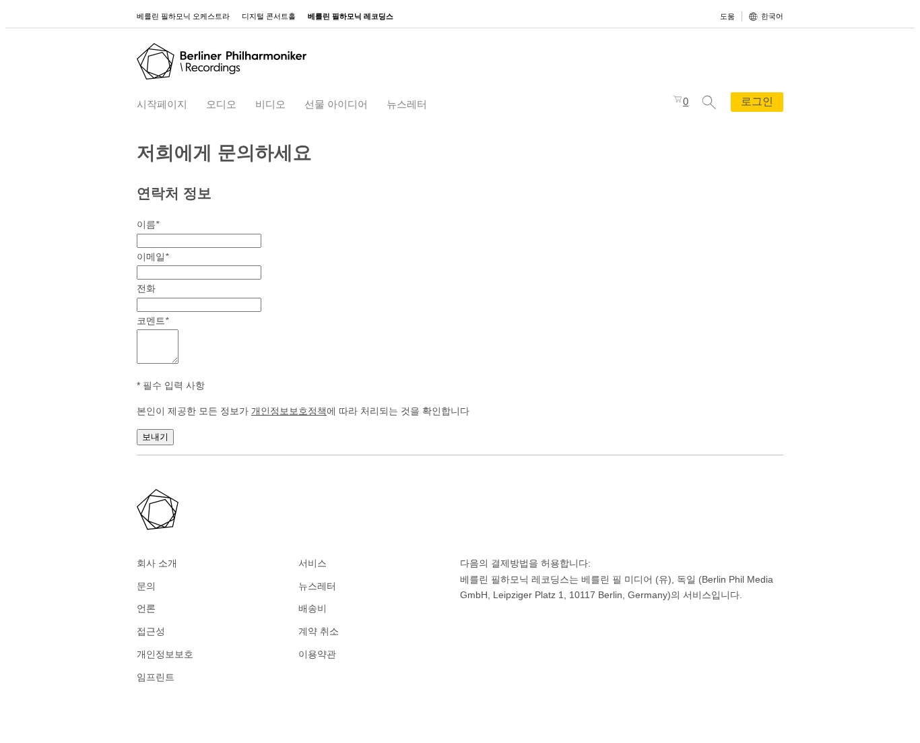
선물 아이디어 (336, 104)
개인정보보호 (165, 654)
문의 (146, 586)
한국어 (772, 16)
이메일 (152, 256)
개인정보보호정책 (289, 411)
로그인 (757, 101)
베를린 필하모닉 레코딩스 (350, 16)
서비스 (312, 563)
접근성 (151, 631)
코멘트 (152, 320)
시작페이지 (162, 104)
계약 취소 (318, 631)
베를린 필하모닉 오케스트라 (183, 16)
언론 (146, 608)
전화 (146, 288)
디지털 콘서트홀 (269, 16)
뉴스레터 (407, 104)
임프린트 (155, 677)
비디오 (270, 104)
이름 (148, 224)
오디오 (221, 104)
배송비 (312, 608)
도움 (727, 16)
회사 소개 (157, 563)
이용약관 (317, 654)
